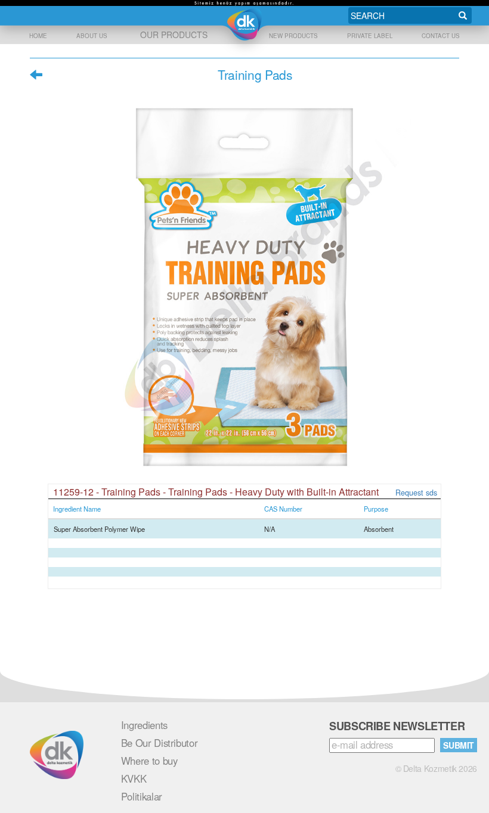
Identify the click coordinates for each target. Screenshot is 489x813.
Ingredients (144, 725)
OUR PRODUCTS (174, 35)
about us (91, 36)
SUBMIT (458, 745)
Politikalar (141, 796)
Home (38, 36)
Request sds (416, 492)
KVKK (134, 778)
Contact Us (441, 36)
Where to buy (149, 760)
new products (293, 36)
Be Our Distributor (159, 743)
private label (369, 36)
